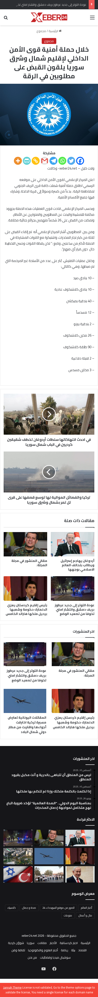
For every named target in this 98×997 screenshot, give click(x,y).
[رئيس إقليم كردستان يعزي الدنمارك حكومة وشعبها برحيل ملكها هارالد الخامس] (25, 588)
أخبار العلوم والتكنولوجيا (43, 950)
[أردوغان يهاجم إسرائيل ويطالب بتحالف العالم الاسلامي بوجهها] (72, 544)
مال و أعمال (85, 915)
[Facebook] (80, 161)
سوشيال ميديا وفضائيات (55, 957)
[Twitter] (71, 161)
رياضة (64, 950)
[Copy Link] (36, 161)
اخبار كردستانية (69, 943)
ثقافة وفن (18, 950)
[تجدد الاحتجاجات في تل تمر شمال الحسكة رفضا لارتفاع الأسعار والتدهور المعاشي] (49, 874)
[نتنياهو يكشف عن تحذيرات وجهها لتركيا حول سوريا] (80, 874)
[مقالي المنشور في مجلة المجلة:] (25, 544)
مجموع (41, 31)
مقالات (42, 943)
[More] (18, 161)
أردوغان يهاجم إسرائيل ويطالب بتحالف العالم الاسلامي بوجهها (77, 565)
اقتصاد (82, 950)
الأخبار (53, 943)
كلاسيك (12, 907)
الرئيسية (54, 31)
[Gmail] (45, 161)
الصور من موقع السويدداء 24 (58, 907)
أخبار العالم (86, 907)
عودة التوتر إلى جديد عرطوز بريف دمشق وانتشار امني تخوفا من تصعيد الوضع (74, 609)
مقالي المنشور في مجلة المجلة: (29, 563)
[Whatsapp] (62, 161)
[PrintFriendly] (27, 161)
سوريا (30, 943)
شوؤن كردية (16, 943)
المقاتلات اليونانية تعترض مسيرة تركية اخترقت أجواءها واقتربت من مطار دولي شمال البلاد (27, 725)
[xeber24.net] (49, 17)
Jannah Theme (12, 987)
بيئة (73, 950)
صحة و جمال (29, 907)
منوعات (68, 915)
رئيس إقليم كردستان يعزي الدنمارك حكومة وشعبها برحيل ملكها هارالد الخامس (26, 609)
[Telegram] (53, 161)
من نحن (32, 957)
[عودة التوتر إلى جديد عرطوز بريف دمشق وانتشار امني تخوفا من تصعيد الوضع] (72, 588)
